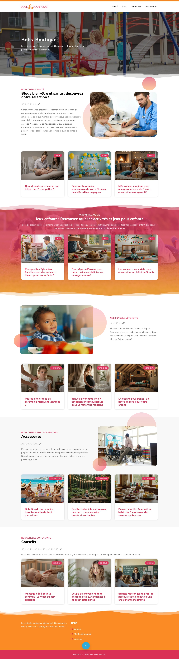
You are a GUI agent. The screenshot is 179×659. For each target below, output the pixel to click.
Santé (115, 6)
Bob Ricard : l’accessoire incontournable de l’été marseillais (39, 512)
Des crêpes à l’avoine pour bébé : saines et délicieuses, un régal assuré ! (88, 272)
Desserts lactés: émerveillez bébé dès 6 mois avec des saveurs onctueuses (134, 512)
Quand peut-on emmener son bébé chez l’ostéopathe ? (42, 187)
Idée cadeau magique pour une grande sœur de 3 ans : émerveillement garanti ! (134, 189)
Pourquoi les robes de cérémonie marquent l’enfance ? (42, 401)
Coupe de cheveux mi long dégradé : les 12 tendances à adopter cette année (88, 596)
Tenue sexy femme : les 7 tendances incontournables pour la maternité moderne (87, 401)
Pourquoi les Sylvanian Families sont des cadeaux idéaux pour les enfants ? (40, 272)
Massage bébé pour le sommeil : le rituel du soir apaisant (40, 596)
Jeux (124, 6)
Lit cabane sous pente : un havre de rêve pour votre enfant (133, 401)
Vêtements (136, 6)
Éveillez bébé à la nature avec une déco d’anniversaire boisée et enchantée (89, 512)
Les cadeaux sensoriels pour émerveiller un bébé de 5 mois (136, 270)
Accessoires (151, 6)
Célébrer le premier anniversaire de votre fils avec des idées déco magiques (89, 189)
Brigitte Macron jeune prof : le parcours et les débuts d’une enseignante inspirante (135, 596)
